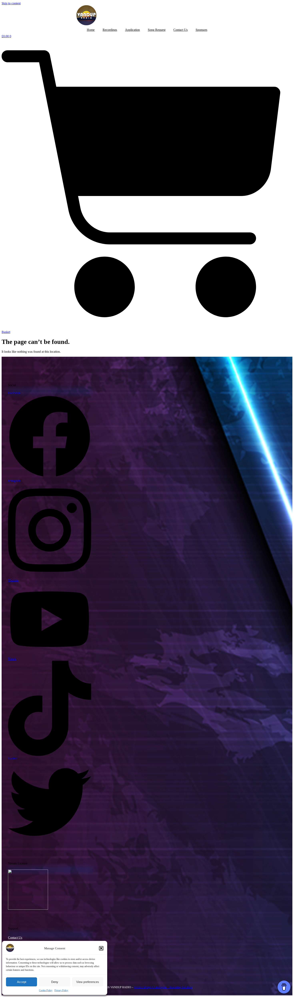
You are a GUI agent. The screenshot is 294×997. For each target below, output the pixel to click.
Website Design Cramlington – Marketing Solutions (163, 987)
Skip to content (11, 3)
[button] (101, 948)
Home (91, 29)
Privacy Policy (61, 990)
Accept (21, 982)
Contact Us (180, 29)
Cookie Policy (45, 990)
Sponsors (201, 29)
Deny (54, 982)
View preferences (87, 982)
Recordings (110, 29)
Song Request (156, 29)
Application (132, 29)
